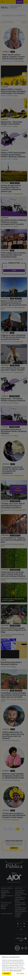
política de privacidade (15, 970)
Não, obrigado (20, 973)
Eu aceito (6, 973)
